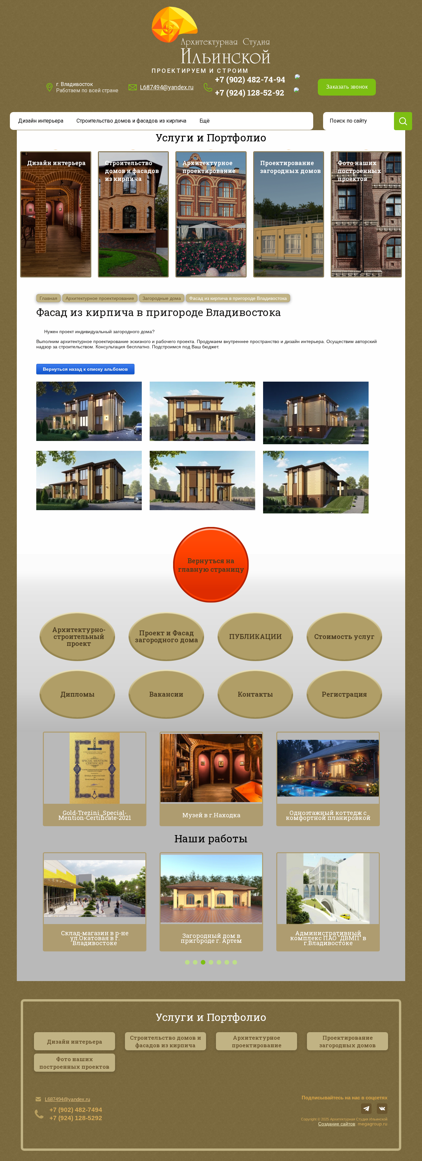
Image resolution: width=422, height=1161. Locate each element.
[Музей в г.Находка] (211, 768)
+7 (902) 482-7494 (75, 1109)
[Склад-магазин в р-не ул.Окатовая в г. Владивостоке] (94, 888)
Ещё (204, 121)
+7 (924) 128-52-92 (249, 92)
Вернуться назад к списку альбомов (85, 369)
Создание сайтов (336, 1123)
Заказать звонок (347, 87)
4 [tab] (211, 962)
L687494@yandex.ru (167, 87)
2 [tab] (195, 962)
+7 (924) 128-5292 (75, 1118)
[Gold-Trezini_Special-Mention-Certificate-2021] (94, 768)
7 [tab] (234, 962)
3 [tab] (203, 962)
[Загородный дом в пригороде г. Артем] (211, 888)
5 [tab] (219, 962)
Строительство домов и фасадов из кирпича (131, 121)
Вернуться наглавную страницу (211, 564)
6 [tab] (227, 962)
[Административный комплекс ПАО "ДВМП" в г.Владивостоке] (328, 888)
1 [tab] (187, 962)
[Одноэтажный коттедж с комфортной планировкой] (328, 768)
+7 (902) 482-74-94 (250, 79)
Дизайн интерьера (40, 121)
